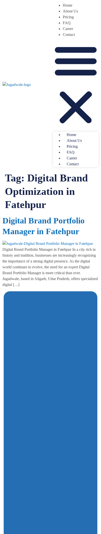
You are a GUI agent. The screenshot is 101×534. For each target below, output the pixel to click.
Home (67, 5)
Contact (69, 34)
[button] (76, 85)
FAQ (67, 23)
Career (68, 29)
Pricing (68, 17)
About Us (70, 11)
